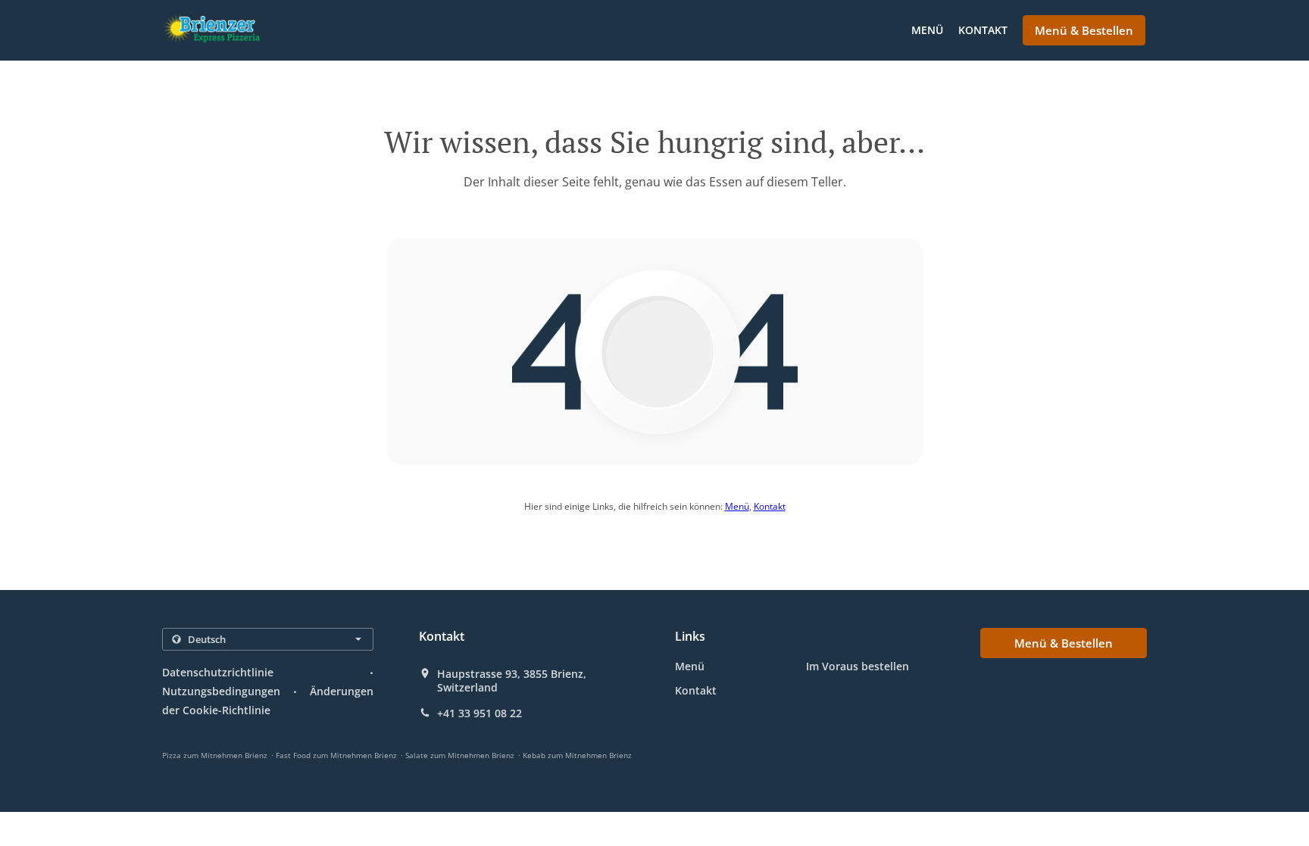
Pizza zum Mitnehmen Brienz (214, 755)
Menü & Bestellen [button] (1084, 30)
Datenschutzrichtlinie (217, 672)
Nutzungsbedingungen (221, 691)
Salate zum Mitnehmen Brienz (459, 755)
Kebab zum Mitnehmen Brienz (577, 755)
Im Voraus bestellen (857, 666)
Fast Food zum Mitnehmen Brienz (336, 755)
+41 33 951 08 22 (479, 713)
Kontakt (983, 30)
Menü (927, 30)
